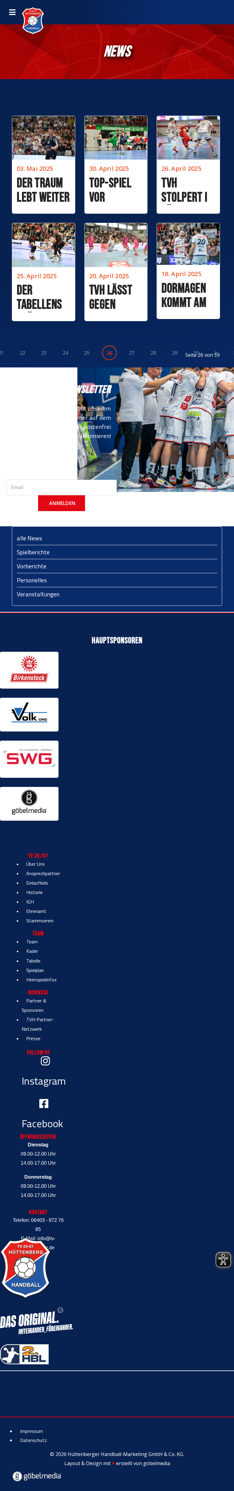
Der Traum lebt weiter (43, 190)
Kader (32, 951)
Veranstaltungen (38, 594)
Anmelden (61, 503)
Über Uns (35, 864)
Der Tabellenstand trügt (50, 304)
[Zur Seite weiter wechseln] (216, 352)
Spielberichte (33, 552)
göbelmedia (156, 1463)
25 (86, 352)
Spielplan (35, 970)
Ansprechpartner (43, 873)
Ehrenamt (36, 911)
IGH (30, 901)
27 (131, 352)
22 (22, 352)
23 (43, 352)
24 (65, 352)
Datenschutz (33, 1440)
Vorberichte (31, 566)
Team (32, 941)
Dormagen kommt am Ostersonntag (192, 303)
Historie (34, 892)
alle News (29, 538)
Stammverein (40, 920)
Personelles (32, 580)
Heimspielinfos (41, 979)
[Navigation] (12, 12)
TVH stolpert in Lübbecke (187, 197)
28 (153, 352)
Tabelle (33, 960)
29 (174, 352)
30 (196, 352)
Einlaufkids (37, 882)
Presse (33, 1038)
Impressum (31, 1431)
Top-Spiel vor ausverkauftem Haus (124, 204)
